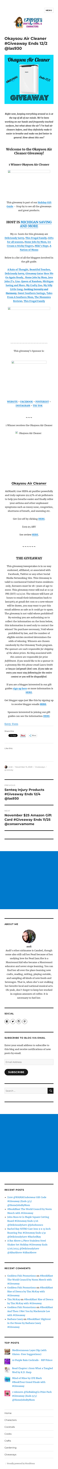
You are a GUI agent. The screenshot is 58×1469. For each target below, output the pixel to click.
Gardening (10, 1447)
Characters (11, 1420)
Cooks (8, 1434)
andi (10, 767)
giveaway (9, 770)
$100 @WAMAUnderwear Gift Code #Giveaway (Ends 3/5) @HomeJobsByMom (26, 1201)
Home (8, 1413)
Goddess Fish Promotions (21, 1275)
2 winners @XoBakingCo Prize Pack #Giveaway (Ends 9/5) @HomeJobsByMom (32, 1396)
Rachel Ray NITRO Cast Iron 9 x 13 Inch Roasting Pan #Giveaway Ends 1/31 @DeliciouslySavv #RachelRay (29, 1232)
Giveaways (40, 767)
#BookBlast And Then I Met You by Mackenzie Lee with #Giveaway (30, 1311)
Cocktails (10, 1427)
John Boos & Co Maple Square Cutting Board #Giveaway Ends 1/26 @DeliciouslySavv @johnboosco (28, 1221)
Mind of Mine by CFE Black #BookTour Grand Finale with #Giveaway (28, 1382)
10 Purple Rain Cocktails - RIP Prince (32, 1360)
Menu (49, 10)
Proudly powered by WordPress (21, 1463)
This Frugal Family (36, 238)
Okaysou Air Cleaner (29, 483)
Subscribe (16, 1072)
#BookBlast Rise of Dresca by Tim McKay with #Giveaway (30, 1291)
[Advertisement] (29, 880)
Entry (8, 724)
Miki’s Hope (41, 245)
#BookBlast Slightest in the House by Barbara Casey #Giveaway (29, 1323)
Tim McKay (13, 1299)
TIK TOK (38, 405)
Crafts (8, 1440)
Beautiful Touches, (40, 269)
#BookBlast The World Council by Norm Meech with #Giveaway (30, 1279)
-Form (14, 724)
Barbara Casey (15, 1319)
